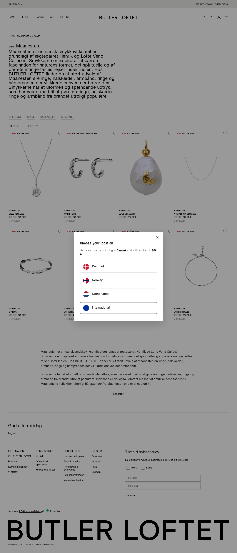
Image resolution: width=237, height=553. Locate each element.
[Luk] (157, 237)
